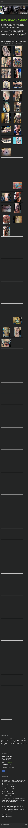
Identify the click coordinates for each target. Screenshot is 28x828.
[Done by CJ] (17, 51)
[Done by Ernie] (6, 51)
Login (25, 824)
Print (3, 824)
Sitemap (8, 824)
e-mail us (21, 36)
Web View (24, 826)
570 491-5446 (8, 762)
